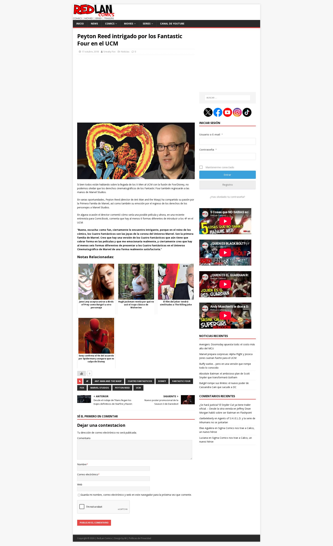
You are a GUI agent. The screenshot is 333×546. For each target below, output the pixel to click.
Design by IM (120, 538)
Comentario (84, 438)
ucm (138, 387)
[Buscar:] (227, 98)
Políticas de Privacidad (140, 538)
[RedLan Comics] (93, 18)
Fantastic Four (181, 381)
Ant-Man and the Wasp (108, 381)
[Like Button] (81, 373)
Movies (128, 23)
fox (82, 387)
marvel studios (99, 387)
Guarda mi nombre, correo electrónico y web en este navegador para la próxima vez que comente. (136, 494)
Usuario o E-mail (211, 134)
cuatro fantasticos (140, 381)
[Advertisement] (136, 90)
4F (87, 381)
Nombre (82, 464)
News (94, 23)
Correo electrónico (87, 474)
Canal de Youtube (172, 23)
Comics (109, 23)
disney (162, 381)
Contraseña (208, 149)
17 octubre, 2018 (90, 51)
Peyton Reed (122, 387)
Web (79, 484)
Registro (227, 184)
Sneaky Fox (109, 51)
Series (147, 23)
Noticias (125, 51)
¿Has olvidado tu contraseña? (227, 196)
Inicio (80, 23)
